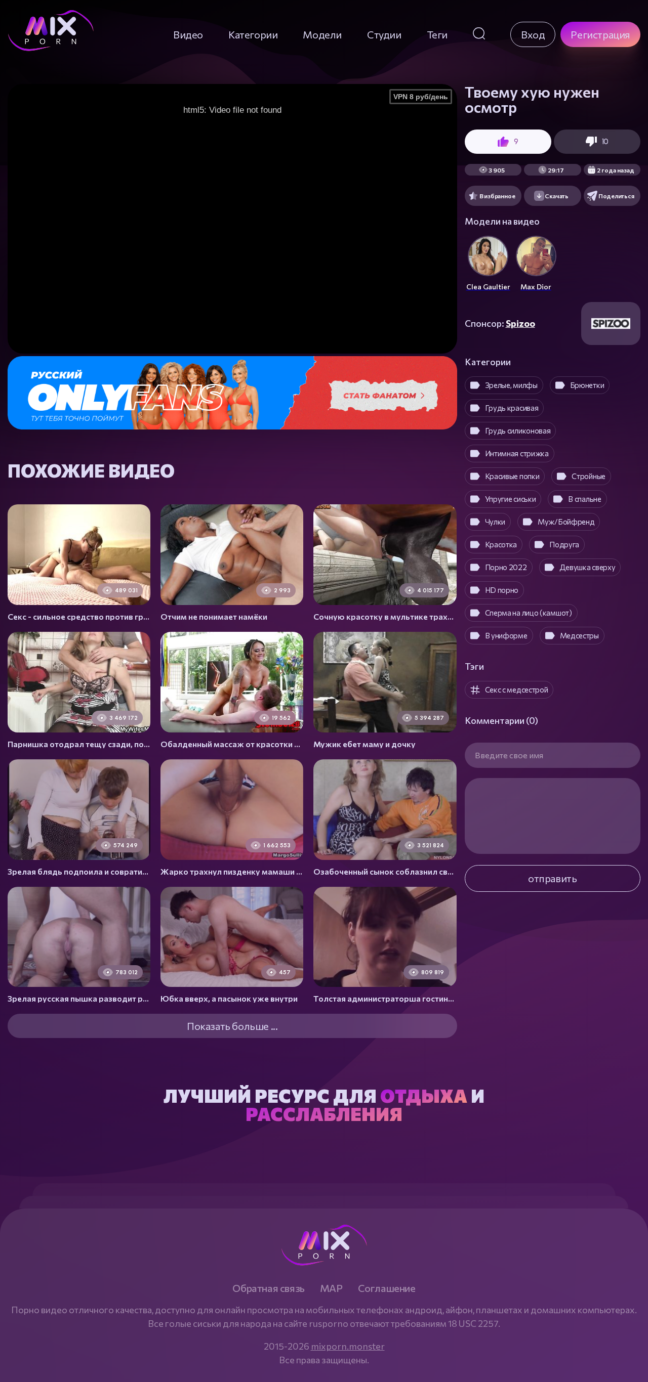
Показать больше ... (232, 1026)
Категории (252, 34)
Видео (188, 34)
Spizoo (520, 323)
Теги (437, 34)
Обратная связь (268, 1288)
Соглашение (387, 1288)
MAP (331, 1288)
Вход (533, 34)
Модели (322, 34)
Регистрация (600, 34)
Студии (384, 34)
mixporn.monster (348, 1346)
